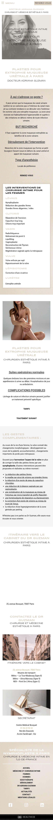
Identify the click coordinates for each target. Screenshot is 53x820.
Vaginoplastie (11, 242)
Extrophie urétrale (13, 284)
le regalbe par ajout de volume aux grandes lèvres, (26, 477)
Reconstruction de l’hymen (17, 245)
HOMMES (26, 777)
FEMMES (26, 774)
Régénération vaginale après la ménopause (24, 251)
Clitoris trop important (15, 224)
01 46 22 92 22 (26, 728)
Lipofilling (10, 239)
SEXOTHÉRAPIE (26, 780)
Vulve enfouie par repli (15, 260)
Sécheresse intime (13, 248)
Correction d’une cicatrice (17, 273)
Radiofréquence (12, 233)
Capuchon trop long (14, 221)
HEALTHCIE (28, 816)
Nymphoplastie (12, 202)
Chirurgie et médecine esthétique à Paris (26, 12)
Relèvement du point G (15, 236)
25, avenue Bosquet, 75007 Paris (26, 670)
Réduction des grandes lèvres (18, 205)
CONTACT (26, 794)
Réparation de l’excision (16, 218)
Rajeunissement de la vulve (17, 263)
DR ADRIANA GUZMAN (26, 786)
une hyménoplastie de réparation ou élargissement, (27, 498)
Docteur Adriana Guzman (26, 9)
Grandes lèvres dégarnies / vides (19, 208)
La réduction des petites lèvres (18, 474)
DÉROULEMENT (26, 783)
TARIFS (27, 788)
